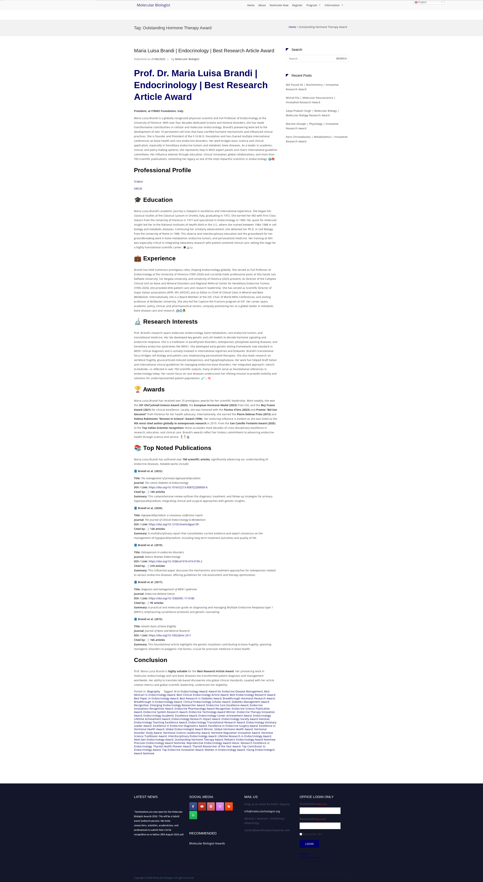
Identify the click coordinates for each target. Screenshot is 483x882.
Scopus (138, 181)
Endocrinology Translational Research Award (216, 722)
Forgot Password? (310, 857)
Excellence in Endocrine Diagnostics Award (180, 726)
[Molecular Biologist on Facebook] (193, 806)
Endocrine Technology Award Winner (212, 712)
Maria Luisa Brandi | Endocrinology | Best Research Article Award (204, 50)
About (262, 5)
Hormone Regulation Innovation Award (235, 733)
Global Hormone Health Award (233, 729)
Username (313, 804)
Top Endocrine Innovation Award (182, 750)
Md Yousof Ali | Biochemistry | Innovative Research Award (312, 87)
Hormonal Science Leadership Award (186, 733)
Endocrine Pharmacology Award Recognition (202, 708)
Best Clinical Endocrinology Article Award (202, 695)
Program (311, 5)
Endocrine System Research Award (165, 712)
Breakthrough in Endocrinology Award (158, 702)
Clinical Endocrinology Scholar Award (206, 702)
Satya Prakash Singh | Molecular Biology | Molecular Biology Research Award (312, 113)
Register (297, 5)
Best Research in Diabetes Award (201, 698)
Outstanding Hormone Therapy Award (199, 739)
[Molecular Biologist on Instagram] (220, 806)
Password (313, 819)
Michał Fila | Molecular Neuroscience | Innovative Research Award (310, 100)
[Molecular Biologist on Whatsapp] (193, 815)
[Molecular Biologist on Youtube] (202, 806)
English (422, 2)
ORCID (138, 188)
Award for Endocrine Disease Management (236, 691)
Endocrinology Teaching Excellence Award (160, 722)
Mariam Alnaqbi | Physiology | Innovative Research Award (312, 126)
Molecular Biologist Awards (207, 843)
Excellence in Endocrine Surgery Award (233, 726)
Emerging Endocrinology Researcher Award (177, 705)
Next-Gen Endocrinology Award (153, 739)
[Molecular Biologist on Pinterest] (211, 806)
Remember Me (312, 834)
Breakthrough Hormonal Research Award (249, 698)
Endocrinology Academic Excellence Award (170, 715)
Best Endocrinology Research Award (252, 695)
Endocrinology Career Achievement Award (225, 715)
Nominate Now (279, 5)
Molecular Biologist (153, 5)
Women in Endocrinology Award (225, 750)
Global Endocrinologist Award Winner (189, 729)
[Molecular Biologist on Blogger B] (229, 806)
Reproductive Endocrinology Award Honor (213, 743)
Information (332, 5)
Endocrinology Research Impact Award (196, 719)
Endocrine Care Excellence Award (227, 705)
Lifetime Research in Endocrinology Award (244, 736)
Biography (153, 691)
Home (251, 5)
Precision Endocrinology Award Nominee (159, 743)
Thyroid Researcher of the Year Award (216, 746)
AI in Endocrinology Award (190, 691)
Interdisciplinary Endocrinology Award (192, 736)
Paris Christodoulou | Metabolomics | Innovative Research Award (317, 139)
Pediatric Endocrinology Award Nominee (249, 739)
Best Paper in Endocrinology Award (156, 698)
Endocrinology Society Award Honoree (245, 719)
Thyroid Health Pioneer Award (172, 746)
